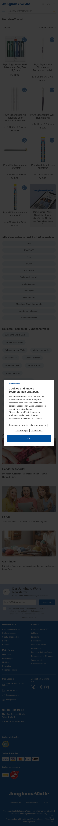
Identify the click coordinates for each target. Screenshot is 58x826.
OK (29, 438)
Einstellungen (22, 430)
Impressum (14, 425)
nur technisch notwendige (34, 425)
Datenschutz (37, 430)
